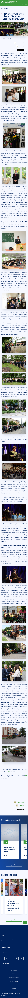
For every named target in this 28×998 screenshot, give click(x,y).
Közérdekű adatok (14, 981)
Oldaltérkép (5, 963)
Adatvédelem (14, 973)
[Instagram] (11, 958)
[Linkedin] (22, 958)
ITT (8, 772)
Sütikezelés (14, 970)
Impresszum (14, 985)
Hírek (2, 8)
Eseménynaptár (11, 865)
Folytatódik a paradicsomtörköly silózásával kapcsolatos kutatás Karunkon (13, 905)
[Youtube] (17, 958)
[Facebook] (6, 958)
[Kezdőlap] (2, 2)
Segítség (14, 988)
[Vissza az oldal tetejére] (25, 922)
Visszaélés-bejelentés (14, 977)
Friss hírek (6, 8)
